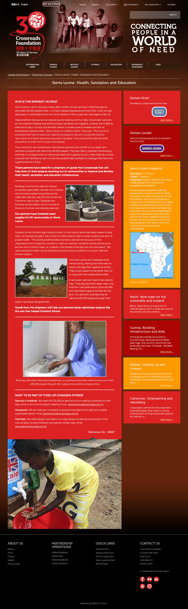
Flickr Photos (149, 579)
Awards (11, 560)
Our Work (111, 4)
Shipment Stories (42, 74)
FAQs (158, 65)
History (11, 549)
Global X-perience (60, 563)
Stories (95, 65)
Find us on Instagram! (149, 586)
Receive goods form (105, 556)
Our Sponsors (152, 4)
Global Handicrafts (60, 560)
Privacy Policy (14, 564)
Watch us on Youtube (142, 586)
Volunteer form (102, 549)
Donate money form (104, 553)
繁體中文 (15, 4)
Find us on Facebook (142, 579)
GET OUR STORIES (51, 4)
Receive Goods (74, 66)
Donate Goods (53, 66)
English (24, 4)
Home (82, 4)
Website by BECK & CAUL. (94, 603)
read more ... (167, 120)
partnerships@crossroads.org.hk (86, 404)
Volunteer (116, 65)
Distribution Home (32, 66)
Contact (171, 4)
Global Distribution (18, 74)
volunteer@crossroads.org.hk (31, 426)
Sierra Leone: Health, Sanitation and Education (94, 82)
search (173, 14)
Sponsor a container (137, 66)
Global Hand (57, 556)
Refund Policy (102, 564)
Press (10, 553)
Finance (11, 556)
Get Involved (131, 4)
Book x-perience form (105, 560)
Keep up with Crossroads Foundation (156, 579)
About (95, 4)
